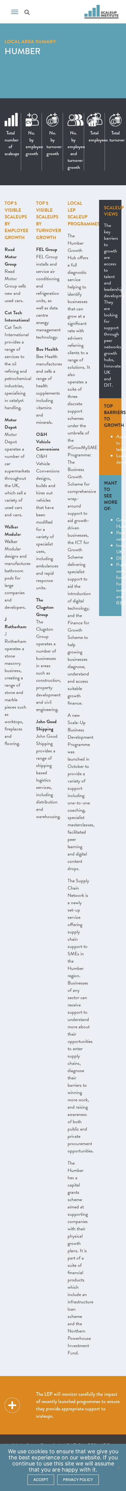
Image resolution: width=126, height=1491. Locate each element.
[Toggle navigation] (15, 11)
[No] (118, 1468)
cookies (38, 1451)
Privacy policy (78, 1479)
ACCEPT (40, 1479)
